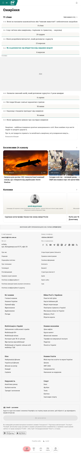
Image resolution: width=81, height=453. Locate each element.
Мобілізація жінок (11, 336)
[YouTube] (50, 245)
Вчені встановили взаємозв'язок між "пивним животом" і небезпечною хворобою (42, 22)
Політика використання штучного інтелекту (16, 284)
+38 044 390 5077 (47, 237)
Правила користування (9, 276)
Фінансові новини (50, 336)
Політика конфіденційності (10, 280)
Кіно (6, 356)
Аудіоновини (10, 311)
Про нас (4, 252)
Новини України (11, 301)
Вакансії (44, 268)
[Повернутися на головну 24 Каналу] (3, 2)
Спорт (46, 381)
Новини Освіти (50, 356)
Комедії (7, 369)
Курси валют (48, 332)
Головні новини (11, 298)
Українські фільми (12, 363)
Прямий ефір (10, 305)
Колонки (8, 189)
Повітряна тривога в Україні (54, 308)
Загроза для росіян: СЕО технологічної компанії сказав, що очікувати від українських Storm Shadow (24, 179)
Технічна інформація (47, 260)
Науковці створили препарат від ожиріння (25, 111)
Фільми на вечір (11, 366)
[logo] (12, 3)
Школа (46, 363)
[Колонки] (76, 189)
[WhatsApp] (69, 245)
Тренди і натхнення (12, 391)
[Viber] (61, 245)
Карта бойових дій (51, 301)
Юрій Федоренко (35, 206)
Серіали (8, 372)
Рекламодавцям (7, 272)
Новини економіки (51, 326)
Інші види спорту (50, 397)
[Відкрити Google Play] (9, 433)
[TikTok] (65, 245)
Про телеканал (6, 264)
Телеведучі (5, 268)
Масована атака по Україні (54, 311)
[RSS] (76, 245)
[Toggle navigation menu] (6, 2)
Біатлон (46, 394)
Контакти (44, 264)
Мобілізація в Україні (14, 326)
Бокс (45, 384)
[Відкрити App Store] (21, 433)
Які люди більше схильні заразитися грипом (25, 102)
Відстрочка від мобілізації (14, 342)
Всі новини (9, 295)
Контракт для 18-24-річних (15, 339)
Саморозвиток (49, 369)
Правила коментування (49, 256)
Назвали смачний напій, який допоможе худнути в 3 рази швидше (35, 93)
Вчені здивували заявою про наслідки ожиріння (27, 120)
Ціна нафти (48, 329)
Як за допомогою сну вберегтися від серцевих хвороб (30, 48)
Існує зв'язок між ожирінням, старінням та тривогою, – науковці (34, 30)
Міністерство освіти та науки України (58, 360)
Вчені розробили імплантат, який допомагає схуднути (29, 39)
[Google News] (73, 245)
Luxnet (47, 441)
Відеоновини (10, 308)
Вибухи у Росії (49, 314)
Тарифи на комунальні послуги (55, 339)
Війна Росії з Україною (53, 295)
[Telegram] (54, 245)
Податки (47, 342)
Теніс (46, 391)
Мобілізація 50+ (10, 332)
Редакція (4, 256)
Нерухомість (10, 381)
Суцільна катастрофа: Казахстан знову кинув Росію (26, 217)
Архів (43, 276)
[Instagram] (58, 245)
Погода (7, 314)
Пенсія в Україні (50, 345)
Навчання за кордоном (52, 372)
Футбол (46, 387)
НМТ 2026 (47, 366)
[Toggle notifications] (76, 2)
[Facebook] (43, 245)
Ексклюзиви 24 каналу (15, 147)
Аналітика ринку (11, 384)
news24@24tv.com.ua (9, 237)
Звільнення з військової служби (17, 329)
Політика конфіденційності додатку (13, 288)
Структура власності (48, 272)
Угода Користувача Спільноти (51, 252)
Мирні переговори (51, 305)
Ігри (42, 284)
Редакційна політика (8, 260)
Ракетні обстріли (50, 298)
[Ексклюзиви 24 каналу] (76, 147)
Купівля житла (10, 387)
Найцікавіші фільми (12, 360)
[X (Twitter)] (46, 245)
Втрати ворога (49, 317)
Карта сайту (45, 280)
